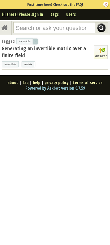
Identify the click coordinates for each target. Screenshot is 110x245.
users (71, 14)
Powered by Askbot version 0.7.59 (55, 88)
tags (54, 14)
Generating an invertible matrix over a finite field (44, 52)
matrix (28, 64)
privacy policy (57, 82)
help (36, 82)
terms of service (88, 82)
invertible (10, 64)
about (12, 82)
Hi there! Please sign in (22, 14)
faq (25, 82)
